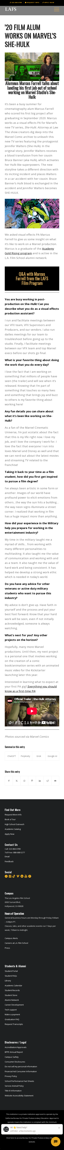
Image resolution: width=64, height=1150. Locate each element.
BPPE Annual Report (14, 1052)
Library (8, 980)
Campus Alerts (11, 938)
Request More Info (13, 814)
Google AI (52, 756)
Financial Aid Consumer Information (21, 1071)
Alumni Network (12, 1000)
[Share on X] (16, 780)
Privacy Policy (11, 1076)
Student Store (11, 995)
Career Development (14, 1004)
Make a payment (12, 1014)
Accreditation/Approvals (15, 1047)
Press (7, 948)
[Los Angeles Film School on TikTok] (14, 876)
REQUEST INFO (33, 2)
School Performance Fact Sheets (19, 1081)
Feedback (9, 861)
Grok (38, 756)
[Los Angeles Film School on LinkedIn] (22, 876)
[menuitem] (16, 2)
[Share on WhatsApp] (24, 780)
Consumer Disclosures (15, 1061)
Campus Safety (12, 1057)
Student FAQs (11, 975)
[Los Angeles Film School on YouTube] (26, 876)
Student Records (12, 990)
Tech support (11, 1009)
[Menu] (55, 9)
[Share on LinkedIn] (40, 780)
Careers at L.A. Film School (16, 943)
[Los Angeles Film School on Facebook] (6, 876)
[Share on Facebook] (9, 780)
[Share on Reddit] (47, 780)
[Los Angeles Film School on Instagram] (10, 876)
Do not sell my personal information (21, 1066)
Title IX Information (13, 1090)
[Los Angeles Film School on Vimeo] (17, 876)
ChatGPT (11, 756)
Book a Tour (10, 819)
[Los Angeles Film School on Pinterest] (29, 876)
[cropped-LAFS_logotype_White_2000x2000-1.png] (26, 9)
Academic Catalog (13, 829)
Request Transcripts (14, 1024)
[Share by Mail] (55, 780)
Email (7, 856)
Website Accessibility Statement (19, 1095)
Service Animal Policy (14, 1086)
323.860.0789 (17, 2)
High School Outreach (14, 824)
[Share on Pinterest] (32, 780)
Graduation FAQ (12, 1019)
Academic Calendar (13, 985)
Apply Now (49, 2)
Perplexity (25, 756)
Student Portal (11, 971)
